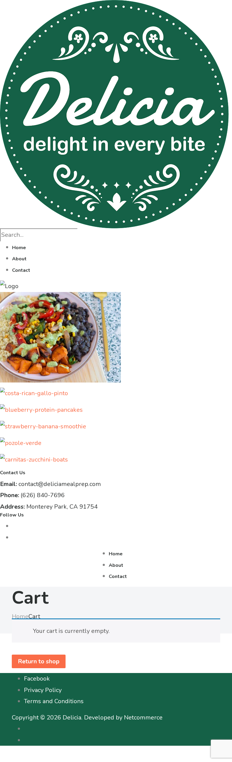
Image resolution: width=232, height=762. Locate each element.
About (19, 259)
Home (19, 247)
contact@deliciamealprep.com (59, 484)
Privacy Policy (43, 690)
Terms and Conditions (54, 701)
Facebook (37, 679)
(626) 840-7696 (43, 495)
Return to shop (39, 661)
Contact (21, 270)
